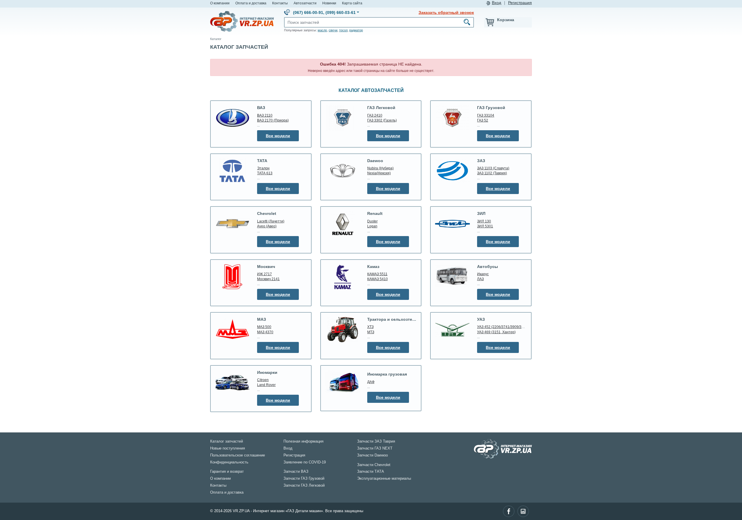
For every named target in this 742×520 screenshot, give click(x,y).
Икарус (483, 274)
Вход (496, 3)
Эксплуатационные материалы (384, 478)
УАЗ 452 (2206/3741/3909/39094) (504, 327)
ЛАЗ (480, 279)
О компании (220, 3)
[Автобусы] (452, 276)
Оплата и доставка (250, 3)
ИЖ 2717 (264, 274)
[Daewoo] (342, 171)
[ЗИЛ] (452, 223)
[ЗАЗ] (452, 170)
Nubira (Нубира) (380, 168)
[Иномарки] (232, 382)
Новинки (329, 3)
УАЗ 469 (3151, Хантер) (496, 332)
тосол (343, 30)
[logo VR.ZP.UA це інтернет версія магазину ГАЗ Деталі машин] (242, 21)
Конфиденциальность (229, 462)
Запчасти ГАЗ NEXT (374, 448)
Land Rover (266, 385)
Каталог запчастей (226, 441)
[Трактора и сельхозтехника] (342, 329)
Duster (372, 221)
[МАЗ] (232, 329)
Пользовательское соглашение (237, 455)
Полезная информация (303, 441)
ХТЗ (370, 327)
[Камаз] (342, 276)
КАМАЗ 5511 (377, 274)
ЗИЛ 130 (484, 221)
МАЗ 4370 (265, 332)
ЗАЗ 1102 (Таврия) (492, 173)
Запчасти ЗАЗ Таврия (376, 441)
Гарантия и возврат (227, 472)
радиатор (356, 30)
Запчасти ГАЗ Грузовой (303, 478)
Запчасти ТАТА (370, 472)
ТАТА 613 (264, 173)
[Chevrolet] (232, 223)
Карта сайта (352, 3)
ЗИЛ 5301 (485, 226)
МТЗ (370, 332)
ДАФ (370, 382)
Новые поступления (227, 448)
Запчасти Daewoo (372, 455)
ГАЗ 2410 (374, 115)
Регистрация (520, 3)
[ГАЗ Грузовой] (452, 117)
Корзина (505, 19)
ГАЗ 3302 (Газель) (382, 120)
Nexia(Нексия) (379, 173)
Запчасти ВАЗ (295, 472)
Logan (372, 226)
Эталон (263, 168)
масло (322, 30)
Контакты (280, 3)
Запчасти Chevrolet (373, 465)
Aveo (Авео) (267, 226)
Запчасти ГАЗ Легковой (304, 485)
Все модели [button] (278, 135)
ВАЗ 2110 (264, 115)
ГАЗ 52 (482, 120)
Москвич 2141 (268, 279)
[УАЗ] (452, 329)
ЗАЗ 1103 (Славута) (493, 168)
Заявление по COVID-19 (304, 462)
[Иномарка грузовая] (342, 382)
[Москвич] (232, 276)
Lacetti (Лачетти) (270, 221)
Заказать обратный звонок (446, 12)
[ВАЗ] (232, 117)
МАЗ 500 (264, 327)
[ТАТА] (232, 170)
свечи (333, 30)
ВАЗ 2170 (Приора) (273, 120)
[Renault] (342, 223)
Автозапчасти (305, 3)
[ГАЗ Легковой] (342, 117)
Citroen (263, 380)
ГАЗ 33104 (485, 115)
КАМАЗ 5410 (377, 279)
